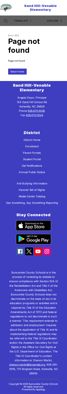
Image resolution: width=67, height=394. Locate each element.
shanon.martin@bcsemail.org (27, 364)
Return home (17, 71)
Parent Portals (32, 152)
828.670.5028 (36, 110)
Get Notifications (32, 165)
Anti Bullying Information (32, 183)
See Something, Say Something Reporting (32, 202)
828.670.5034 (34, 115)
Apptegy (40, 389)
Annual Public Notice (32, 172)
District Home (32, 139)
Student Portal (32, 159)
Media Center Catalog (32, 196)
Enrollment (32, 146)
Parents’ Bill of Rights (32, 190)
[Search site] (6, 21)
